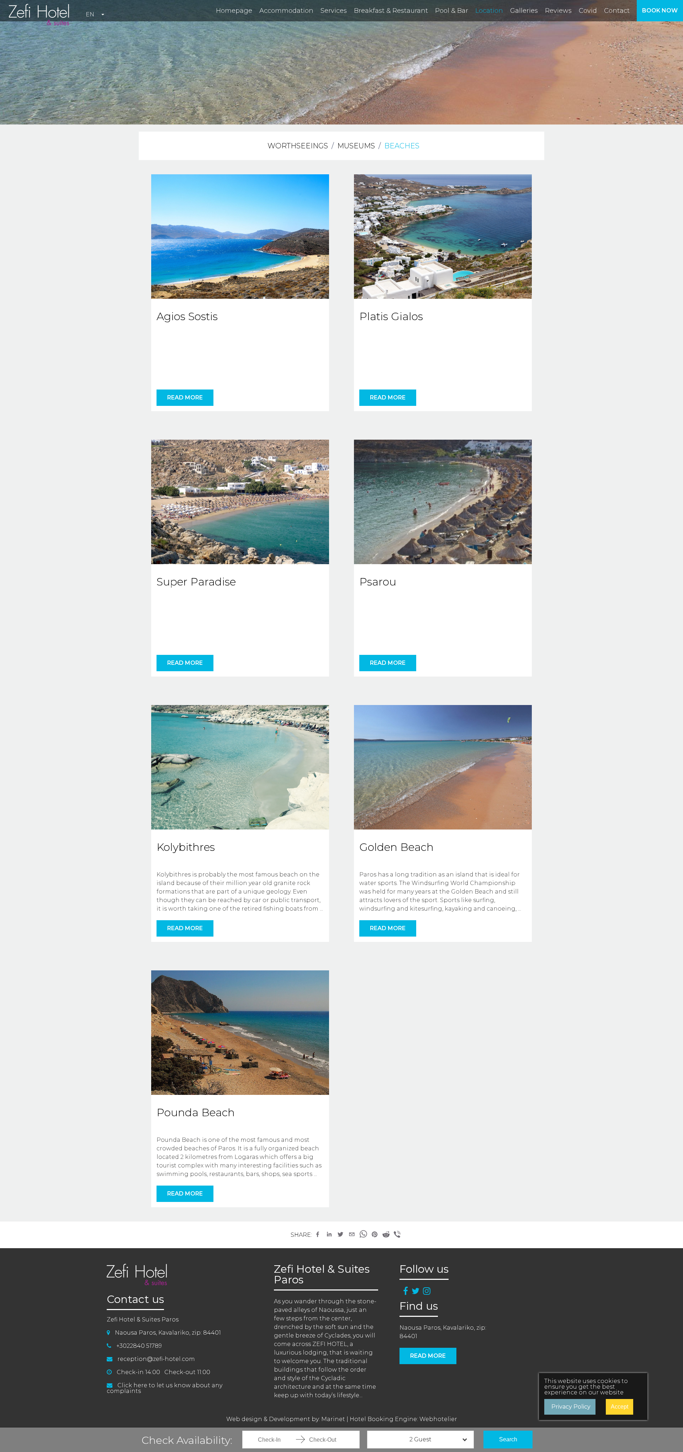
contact (617, 11)
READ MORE (185, 397)
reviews (558, 11)
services (334, 11)
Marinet (333, 1419)
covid (588, 11)
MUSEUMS (356, 145)
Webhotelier (438, 1419)
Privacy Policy (571, 1406)
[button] (317, 1234)
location (489, 11)
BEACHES (401, 145)
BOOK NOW (660, 10)
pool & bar (451, 11)
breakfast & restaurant (391, 11)
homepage (234, 11)
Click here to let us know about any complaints (164, 1388)
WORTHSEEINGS (298, 145)
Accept (619, 1407)
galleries (524, 11)
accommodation (286, 11)
